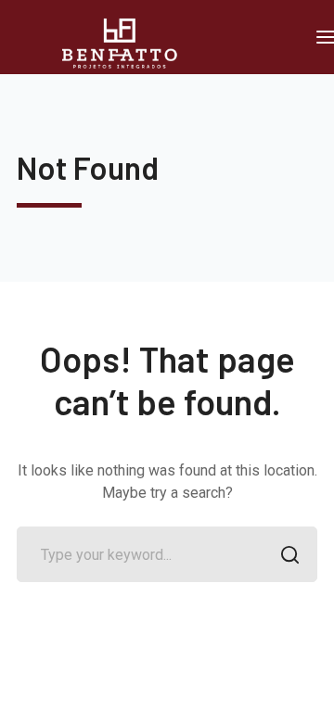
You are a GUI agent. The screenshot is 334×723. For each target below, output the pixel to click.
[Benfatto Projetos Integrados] (127, 42)
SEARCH (289, 554)
